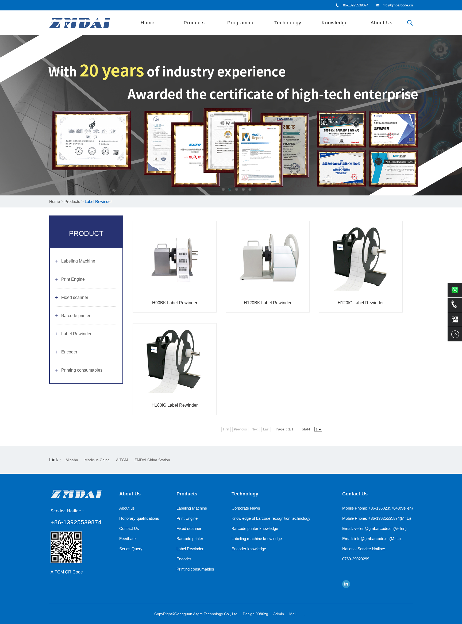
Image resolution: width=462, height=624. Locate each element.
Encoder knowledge (249, 548)
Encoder (69, 352)
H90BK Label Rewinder (174, 303)
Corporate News (246, 508)
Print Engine (73, 279)
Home (148, 22)
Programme (241, 22)
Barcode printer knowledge (255, 528)
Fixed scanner (74, 297)
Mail (292, 614)
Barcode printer (75, 315)
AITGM (122, 460)
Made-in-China (97, 460)
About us (127, 508)
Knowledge (335, 22)
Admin (278, 614)
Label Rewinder (76, 334)
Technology (287, 22)
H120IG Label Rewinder (361, 303)
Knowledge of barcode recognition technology (271, 518)
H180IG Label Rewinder (175, 405)
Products (194, 22)
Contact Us (129, 528)
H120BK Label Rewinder (267, 303)
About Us (381, 22)
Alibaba (72, 460)
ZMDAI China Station (152, 460)
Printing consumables (81, 370)
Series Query (131, 548)
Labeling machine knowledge (257, 538)
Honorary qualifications (139, 518)
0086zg (262, 614)
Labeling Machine (78, 261)
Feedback (128, 538)
